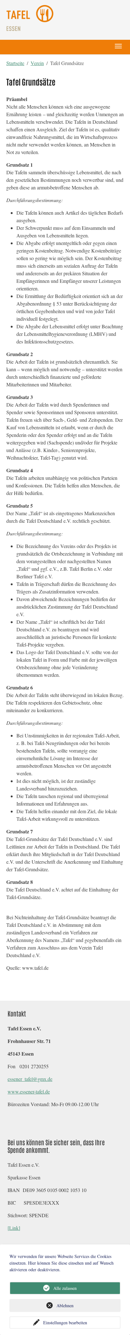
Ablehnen (65, 1305)
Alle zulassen (65, 1288)
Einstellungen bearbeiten (65, 1323)
